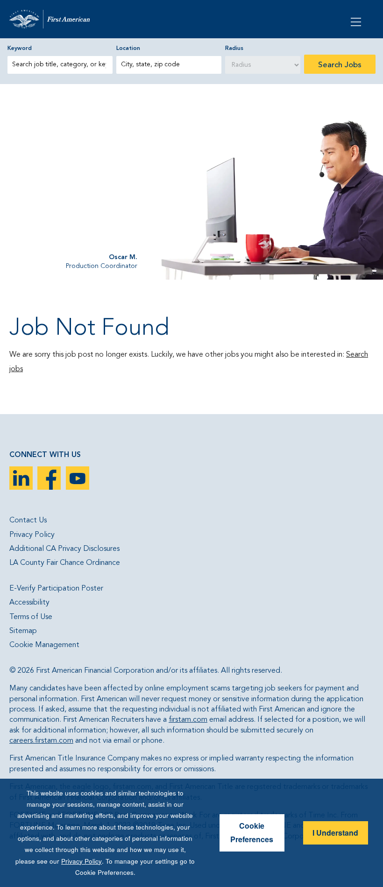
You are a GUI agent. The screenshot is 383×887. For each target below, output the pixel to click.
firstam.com (188, 720)
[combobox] (168, 65)
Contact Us (28, 520)
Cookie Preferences (251, 832)
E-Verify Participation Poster (56, 588)
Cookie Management (44, 645)
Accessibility (29, 602)
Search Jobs (340, 65)
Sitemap (23, 631)
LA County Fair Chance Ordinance (64, 563)
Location (128, 48)
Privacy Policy (32, 535)
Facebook (49, 478)
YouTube (77, 478)
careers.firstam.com (41, 741)
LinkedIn (21, 478)
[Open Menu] (357, 21)
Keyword (19, 48)
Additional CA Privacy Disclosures (64, 549)
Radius (234, 48)
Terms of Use (30, 617)
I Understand (335, 832)
